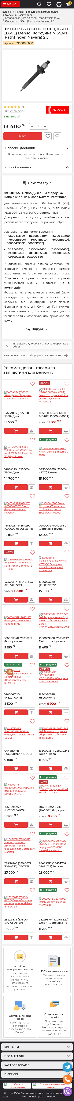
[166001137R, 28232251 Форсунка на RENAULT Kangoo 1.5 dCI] (19, 621)
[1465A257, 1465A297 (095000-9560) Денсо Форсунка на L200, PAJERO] (19, 508)
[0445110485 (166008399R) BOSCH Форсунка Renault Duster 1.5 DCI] (19, 733)
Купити (22, 136)
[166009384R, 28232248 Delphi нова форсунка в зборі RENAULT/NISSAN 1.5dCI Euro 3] (54, 733)
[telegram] (67, 1067)
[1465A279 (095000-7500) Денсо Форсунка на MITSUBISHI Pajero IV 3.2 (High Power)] (19, 452)
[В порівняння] (57, 136)
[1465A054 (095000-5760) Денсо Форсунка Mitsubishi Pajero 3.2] (19, 395)
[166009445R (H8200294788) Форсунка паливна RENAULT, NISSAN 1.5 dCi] (19, 789)
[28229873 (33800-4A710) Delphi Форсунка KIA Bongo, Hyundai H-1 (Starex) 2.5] (19, 902)
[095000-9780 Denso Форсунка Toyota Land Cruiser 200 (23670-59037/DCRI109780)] (54, 508)
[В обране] (48, 136)
